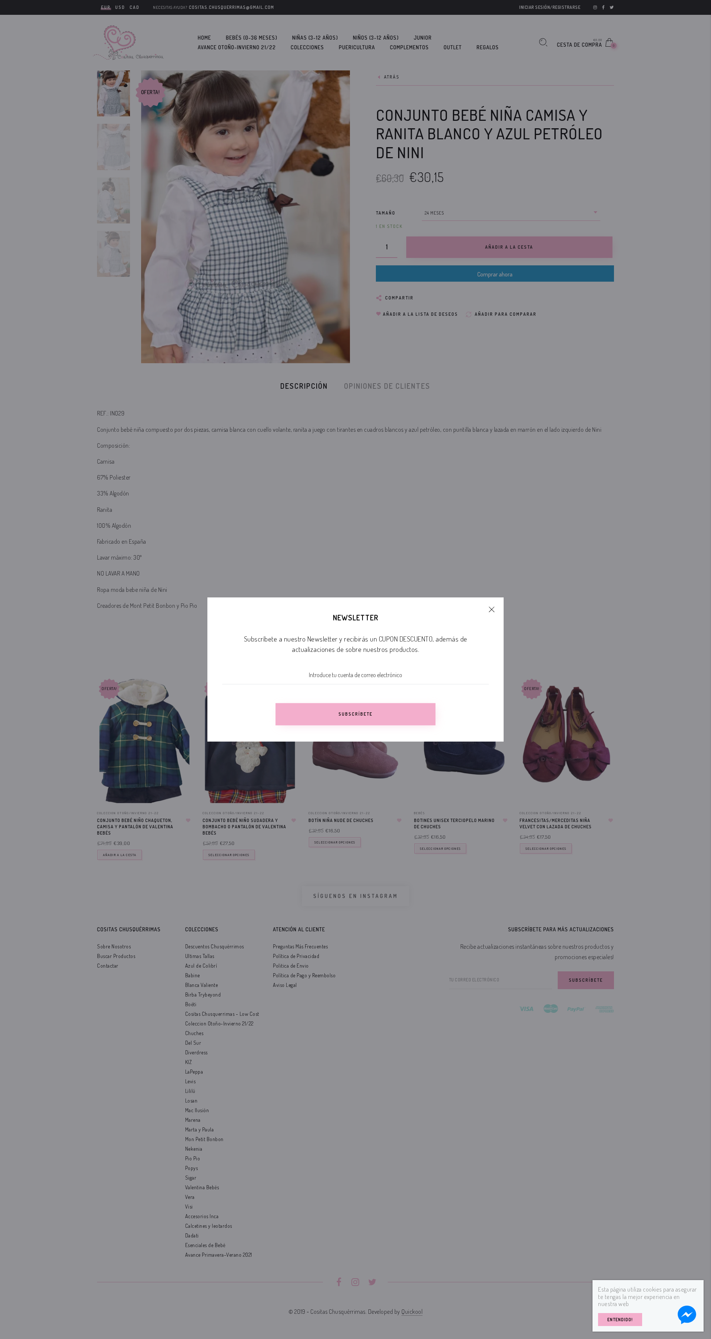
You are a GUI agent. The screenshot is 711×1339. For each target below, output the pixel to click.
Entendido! (620, 1319)
